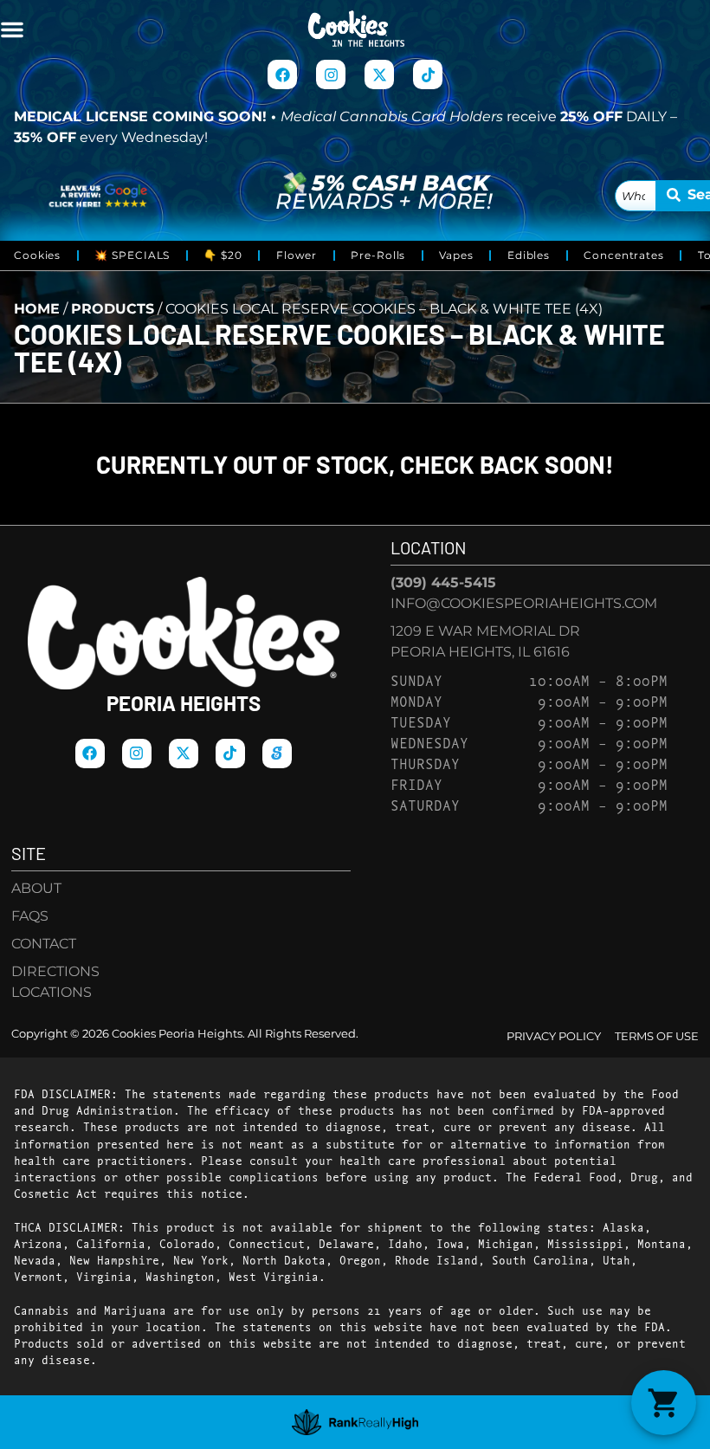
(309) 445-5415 (443, 582)
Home (37, 309)
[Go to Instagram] (330, 74)
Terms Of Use (657, 1036)
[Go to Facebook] (282, 74)
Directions (55, 971)
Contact (43, 943)
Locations (51, 992)
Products (112, 309)
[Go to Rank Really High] (355, 1422)
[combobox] (636, 195)
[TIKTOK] (427, 74)
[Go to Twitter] (379, 74)
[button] (12, 29)
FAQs (29, 916)
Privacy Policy (554, 1036)
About (36, 888)
